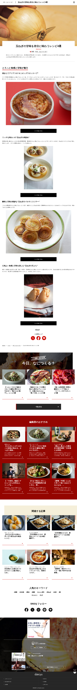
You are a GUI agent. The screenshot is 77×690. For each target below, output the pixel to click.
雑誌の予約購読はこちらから (52, 667)
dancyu (3, 345)
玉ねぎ (37, 329)
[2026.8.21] (63, 522)
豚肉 (27, 592)
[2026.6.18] (38, 522)
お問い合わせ (45, 684)
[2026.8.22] (13, 470)
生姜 (55, 592)
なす (41, 595)
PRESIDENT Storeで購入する (24, 667)
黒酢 (33, 592)
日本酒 (21, 592)
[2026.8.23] (38, 470)
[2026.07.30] (38, 377)
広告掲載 (44, 681)
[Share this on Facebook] (38, 338)
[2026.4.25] (38, 557)
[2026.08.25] (13, 377)
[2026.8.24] (13, 434)
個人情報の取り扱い (8, 681)
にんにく (35, 595)
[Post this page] (33, 338)
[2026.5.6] (13, 522)
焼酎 (15, 592)
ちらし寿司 (40, 592)
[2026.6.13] (63, 557)
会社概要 (6, 684)
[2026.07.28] (63, 377)
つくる (9, 345)
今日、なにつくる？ (41, 51)
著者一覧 (44, 678)
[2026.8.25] (38, 434)
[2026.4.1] (13, 557)
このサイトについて (8, 678)
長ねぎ (49, 592)
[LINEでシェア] (44, 338)
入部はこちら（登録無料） (38, 647)
